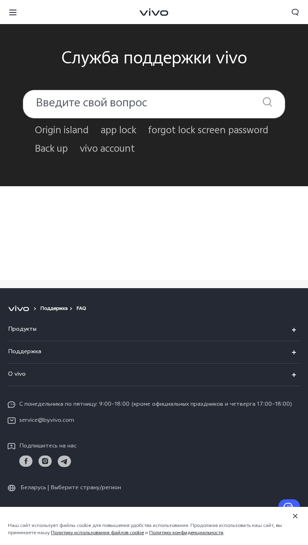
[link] (25, 461)
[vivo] (20, 309)
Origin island (62, 131)
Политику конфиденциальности (186, 533)
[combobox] (154, 104)
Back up (51, 149)
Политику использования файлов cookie (97, 533)
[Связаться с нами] (289, 506)
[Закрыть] (295, 516)
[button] (13, 12)
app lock (118, 131)
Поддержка (54, 309)
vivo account (107, 149)
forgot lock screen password (208, 131)
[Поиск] (267, 101)
